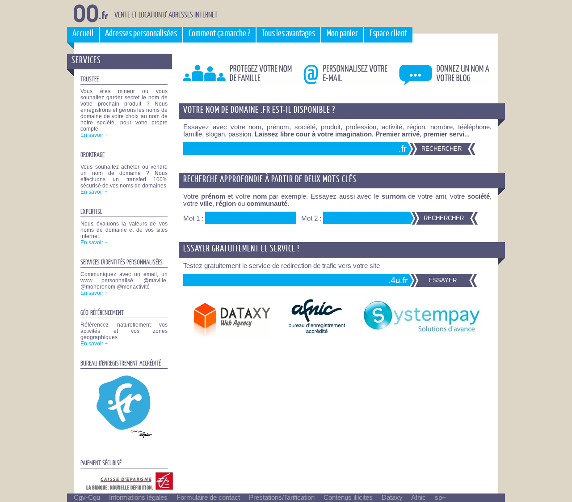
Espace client (388, 33)
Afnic (418, 497)
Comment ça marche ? (219, 33)
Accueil (82, 33)
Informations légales (138, 497)
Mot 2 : (311, 218)
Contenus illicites (348, 497)
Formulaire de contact (208, 497)
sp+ (440, 497)
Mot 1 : (193, 218)
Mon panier (342, 33)
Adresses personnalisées (141, 33)
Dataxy (392, 497)
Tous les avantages (288, 33)
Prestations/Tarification (282, 497)
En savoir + (94, 135)
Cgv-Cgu (87, 497)
